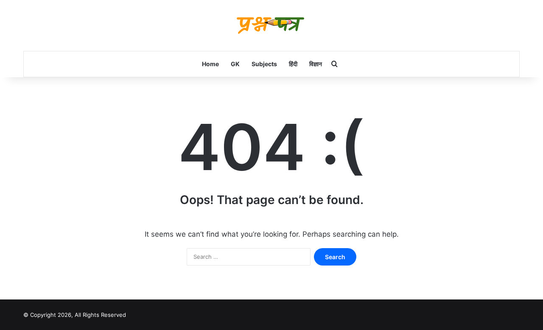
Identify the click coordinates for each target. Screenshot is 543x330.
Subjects (264, 63)
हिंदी (293, 63)
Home (210, 63)
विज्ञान (315, 63)
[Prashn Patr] (271, 25)
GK (235, 63)
